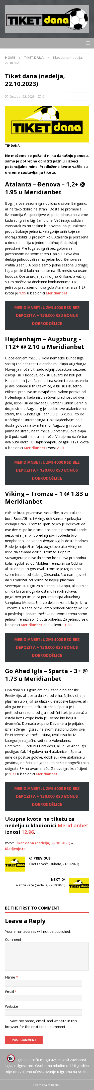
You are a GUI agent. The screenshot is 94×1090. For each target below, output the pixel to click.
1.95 (22, 293)
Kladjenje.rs (15, 848)
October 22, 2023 (22, 96)
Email (10, 991)
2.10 (60, 447)
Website (11, 1006)
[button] (87, 43)
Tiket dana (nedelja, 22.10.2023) (42, 843)
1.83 (67, 624)
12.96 (28, 832)
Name (10, 977)
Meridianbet (56, 293)
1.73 (12, 774)
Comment (13, 939)
